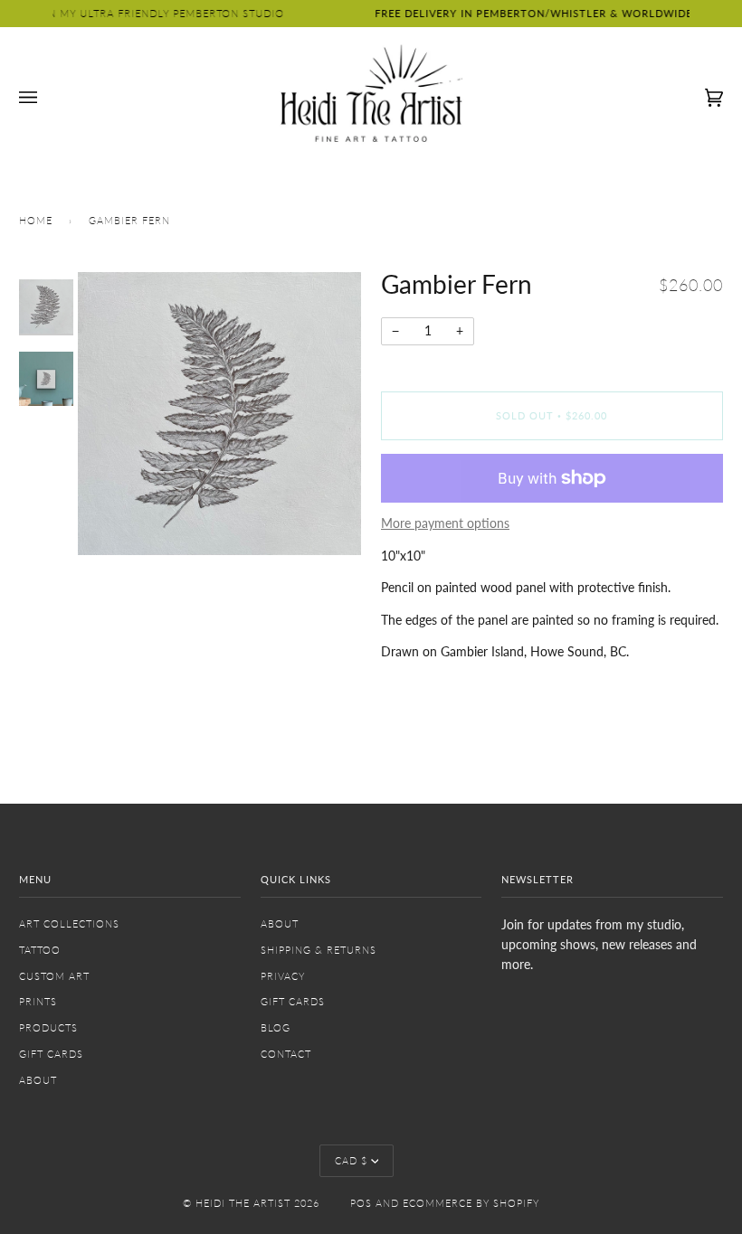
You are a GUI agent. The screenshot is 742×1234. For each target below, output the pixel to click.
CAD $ (351, 1160)
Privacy (283, 976)
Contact (286, 1054)
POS (361, 1203)
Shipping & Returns (318, 950)
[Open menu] (46, 97)
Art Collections (69, 923)
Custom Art (54, 976)
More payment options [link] (445, 523)
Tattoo (40, 950)
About (38, 1080)
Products (48, 1027)
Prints (38, 1001)
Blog (275, 1027)
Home (35, 220)
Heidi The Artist (242, 1203)
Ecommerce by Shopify (471, 1203)
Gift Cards (51, 1054)
